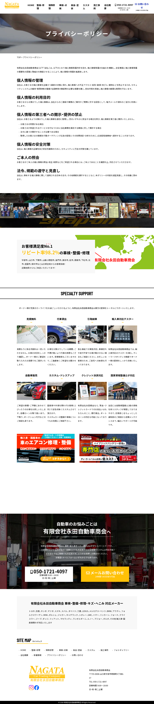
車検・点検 (63, 6)
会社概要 (107, 6)
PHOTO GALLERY (77, 210)
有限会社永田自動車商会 (72, 702)
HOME (31, 5)
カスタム (86, 6)
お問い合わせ (142, 6)
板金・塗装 (75, 6)
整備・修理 (40, 6)
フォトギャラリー (121, 650)
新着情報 (37, 655)
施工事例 (96, 6)
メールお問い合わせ (107, 574)
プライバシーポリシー (56, 655)
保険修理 (51, 6)
